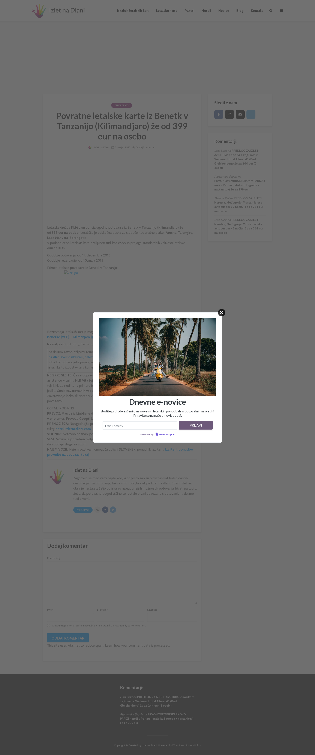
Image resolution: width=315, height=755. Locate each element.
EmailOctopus (166, 435)
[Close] (221, 312)
